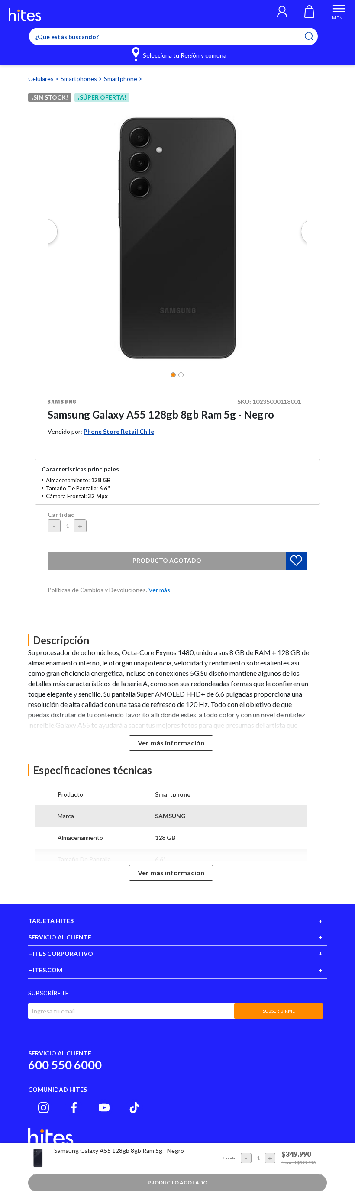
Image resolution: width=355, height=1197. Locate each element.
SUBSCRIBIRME (279, 1010)
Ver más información (171, 743)
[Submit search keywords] (314, 36)
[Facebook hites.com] (73, 1107)
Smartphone (121, 78)
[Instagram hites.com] (43, 1107)
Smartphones (79, 78)
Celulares (41, 78)
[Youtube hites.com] (104, 1107)
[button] (282, 12)
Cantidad (61, 514)
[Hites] (25, 14)
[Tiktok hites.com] (134, 1107)
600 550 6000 (65, 1065)
